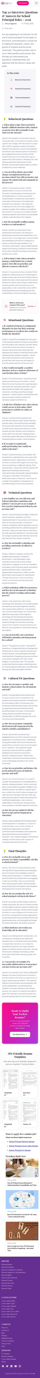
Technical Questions (20, 98)
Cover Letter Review (8, 1317)
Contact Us (5, 1330)
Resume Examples (8, 1267)
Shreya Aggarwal (11, 23)
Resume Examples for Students (12, 1270)
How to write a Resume (9, 1278)
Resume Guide (6, 1288)
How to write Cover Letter (10, 1311)
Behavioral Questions (20, 80)
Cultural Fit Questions (20, 106)
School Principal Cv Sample (19, 1150)
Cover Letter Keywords (9, 1314)
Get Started (23, 3)
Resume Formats (7, 1280)
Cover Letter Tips (7, 1309)
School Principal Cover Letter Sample (23, 1146)
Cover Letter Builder (8, 1301)
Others (4, 1362)
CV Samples (6, 1354)
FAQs (3, 1346)
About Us (5, 1328)
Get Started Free (19, 1034)
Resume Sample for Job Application (14, 1272)
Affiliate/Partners (7, 1338)
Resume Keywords (8, 1283)
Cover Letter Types (8, 1303)
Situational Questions (20, 89)
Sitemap (4, 1335)
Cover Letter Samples (9, 1306)
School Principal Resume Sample (21, 1142)
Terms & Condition (8, 1341)
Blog (3, 1333)
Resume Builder (7, 1264)
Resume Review (7, 1286)
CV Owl (32, 1373)
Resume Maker (7, 1275)
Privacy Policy (6, 1343)
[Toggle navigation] (36, 3)
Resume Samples (7, 1356)
